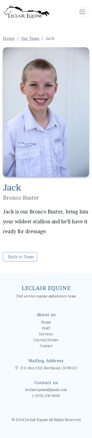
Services (46, 334)
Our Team (30, 38)
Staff (46, 328)
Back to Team (21, 256)
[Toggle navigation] (82, 12)
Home (8, 38)
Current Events (46, 340)
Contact (46, 346)
